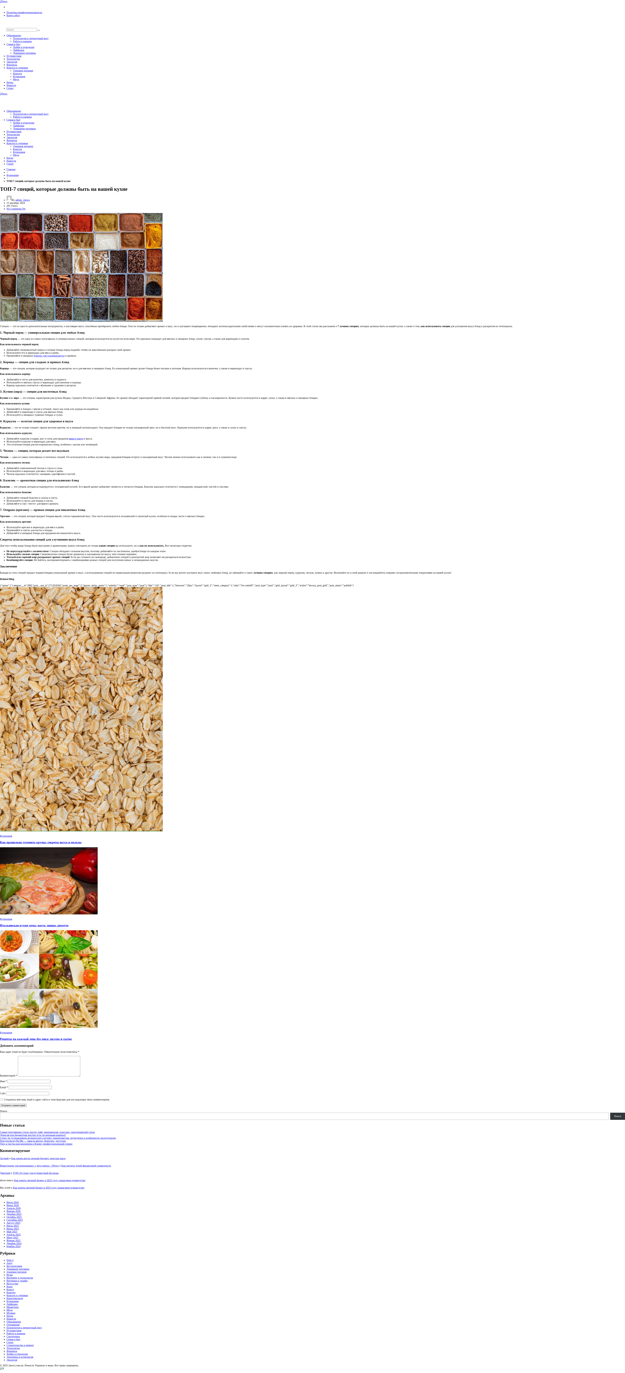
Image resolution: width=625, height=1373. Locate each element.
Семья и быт (13, 44)
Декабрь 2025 (14, 1214)
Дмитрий (5, 1173)
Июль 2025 (13, 1225)
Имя (3, 1081)
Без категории (14, 1266)
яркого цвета (76, 438)
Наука (10, 82)
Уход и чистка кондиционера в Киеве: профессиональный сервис (36, 1143)
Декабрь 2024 (14, 1243)
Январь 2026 (14, 1211)
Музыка (11, 1313)
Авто (9, 1263)
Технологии (13, 59)
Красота (17, 73)
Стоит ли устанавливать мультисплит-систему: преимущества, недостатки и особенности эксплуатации (58, 1138)
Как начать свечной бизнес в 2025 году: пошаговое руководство (49, 1180)
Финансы (12, 64)
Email (4, 1087)
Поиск (3, 1111)
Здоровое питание (23, 70)
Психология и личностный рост (31, 38)
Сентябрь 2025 (15, 1220)
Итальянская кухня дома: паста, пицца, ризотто (34, 925)
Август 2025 (13, 1222)
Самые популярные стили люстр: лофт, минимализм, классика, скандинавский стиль (47, 1132)
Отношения (13, 1324)
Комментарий (8, 1075)
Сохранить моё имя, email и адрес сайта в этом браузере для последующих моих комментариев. (57, 1099)
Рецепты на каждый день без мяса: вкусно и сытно (36, 1039)
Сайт (3, 1093)
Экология (12, 61)
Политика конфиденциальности (24, 12)
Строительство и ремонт (20, 1345)
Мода (16, 79)
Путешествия (14, 56)
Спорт (10, 88)
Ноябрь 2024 (14, 1246)
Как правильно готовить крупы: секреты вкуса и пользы (41, 842)
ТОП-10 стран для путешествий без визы (36, 1173)
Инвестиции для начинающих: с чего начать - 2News (29, 1165)
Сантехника (13, 1336)
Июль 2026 (13, 1202)
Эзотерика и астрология (20, 1357)
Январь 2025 (14, 1240)
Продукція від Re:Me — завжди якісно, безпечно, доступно (33, 1141)
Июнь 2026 (13, 1205)
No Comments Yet (16, 208)
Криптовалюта (15, 1298)
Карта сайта (13, 15)
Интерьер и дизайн (17, 1280)
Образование (14, 35)
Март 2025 (12, 1237)
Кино (10, 1286)
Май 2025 (12, 1231)
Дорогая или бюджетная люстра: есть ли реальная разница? (33, 1135)
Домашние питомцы (24, 53)
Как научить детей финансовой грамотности (86, 1165)
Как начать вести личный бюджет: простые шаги (38, 1158)
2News (3, 1)
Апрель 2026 (14, 1208)
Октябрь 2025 (14, 1217)
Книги (10, 1289)
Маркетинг (13, 1307)
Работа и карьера (22, 41)
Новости (11, 85)
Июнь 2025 (13, 1228)
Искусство (12, 1283)
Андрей (4, 1158)
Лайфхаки (18, 50)
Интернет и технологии (20, 1277)
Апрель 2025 (14, 1234)
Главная (11, 169)
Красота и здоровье (17, 67)
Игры (10, 1274)
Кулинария (19, 76)
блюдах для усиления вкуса (49, 355)
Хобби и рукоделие (23, 47)
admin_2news (22, 200)
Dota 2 (10, 1260)
